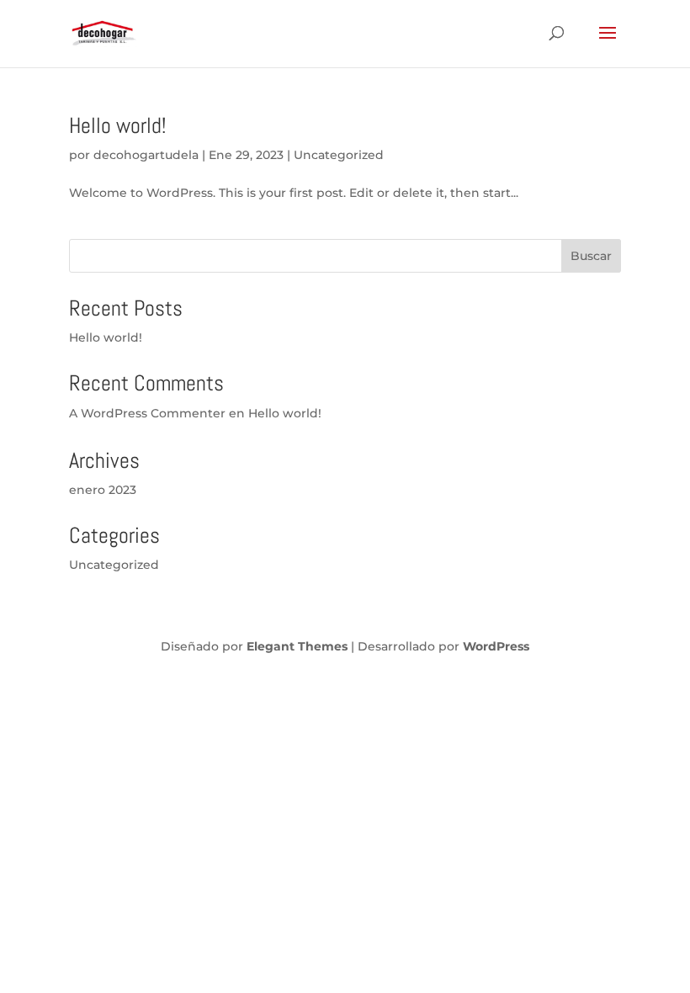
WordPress (496, 646)
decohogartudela (146, 154)
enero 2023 (102, 489)
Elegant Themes (297, 646)
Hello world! (117, 126)
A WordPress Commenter (147, 413)
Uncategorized (339, 154)
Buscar (591, 255)
